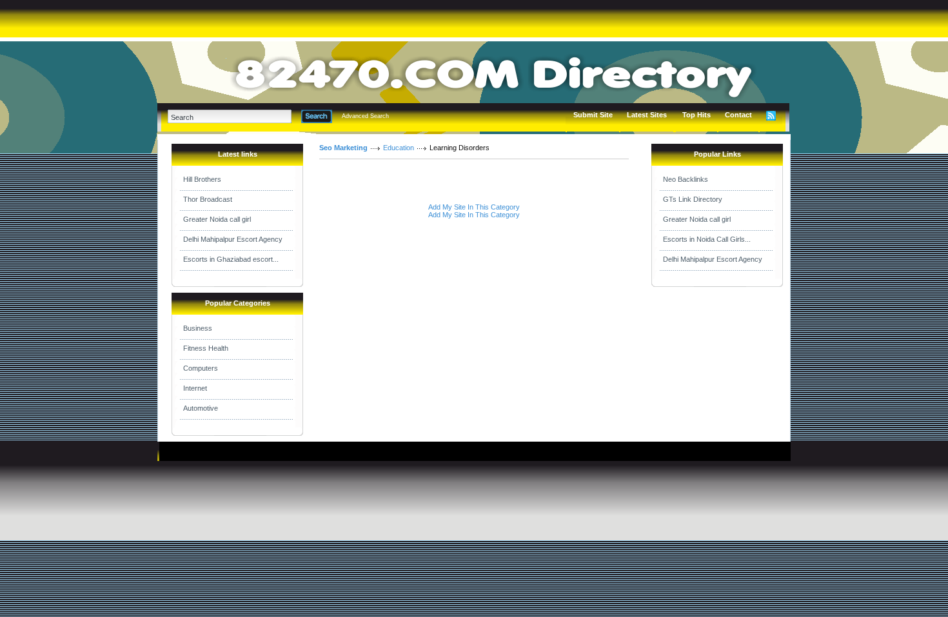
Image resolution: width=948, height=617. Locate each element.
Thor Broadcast (207, 199)
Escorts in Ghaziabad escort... (231, 259)
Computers (200, 368)
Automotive (200, 408)
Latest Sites (647, 115)
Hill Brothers (202, 179)
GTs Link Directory (692, 199)
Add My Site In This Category (474, 207)
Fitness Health (205, 348)
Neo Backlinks (685, 179)
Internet (195, 388)
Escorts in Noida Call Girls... (707, 239)
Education (398, 148)
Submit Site (593, 115)
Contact (738, 115)
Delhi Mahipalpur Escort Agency (232, 239)
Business (197, 328)
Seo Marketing (343, 148)
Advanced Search (365, 116)
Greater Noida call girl (217, 219)
